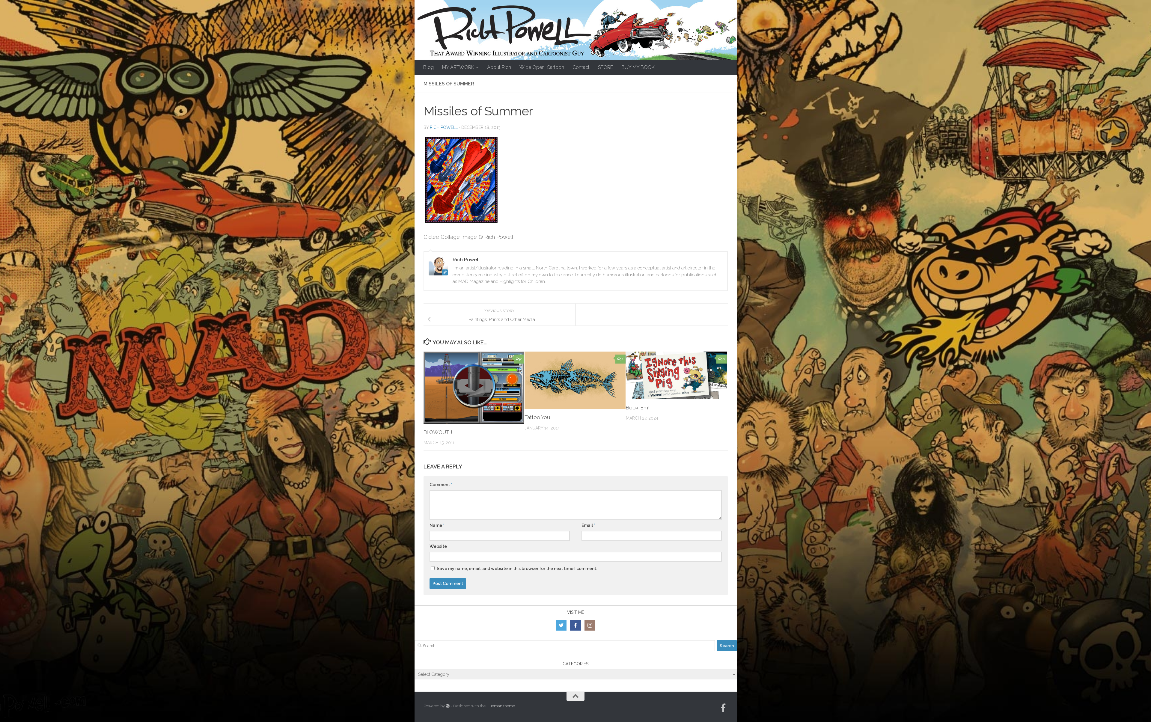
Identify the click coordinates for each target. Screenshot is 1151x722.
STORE (605, 67)
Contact (581, 67)
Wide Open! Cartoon (541, 67)
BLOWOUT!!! (439, 432)
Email (588, 525)
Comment (441, 484)
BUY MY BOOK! (638, 67)
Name (437, 525)
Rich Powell (444, 127)
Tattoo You (537, 417)
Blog (428, 67)
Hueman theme (500, 706)
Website (438, 546)
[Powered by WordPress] (448, 706)
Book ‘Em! (638, 408)
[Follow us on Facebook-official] (723, 708)
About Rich (499, 67)
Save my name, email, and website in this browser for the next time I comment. (517, 568)
